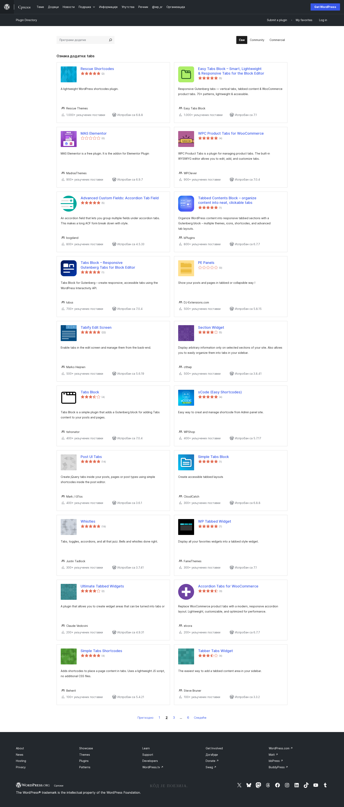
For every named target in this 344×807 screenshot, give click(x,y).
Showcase (86, 748)
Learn (146, 748)
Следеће (200, 717)
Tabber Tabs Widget (215, 651)
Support (147, 754)
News (19, 754)
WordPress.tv (152, 767)
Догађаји (212, 754)
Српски (58, 785)
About (20, 748)
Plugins (84, 760)
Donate (212, 760)
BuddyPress (278, 767)
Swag (211, 767)
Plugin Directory (26, 20)
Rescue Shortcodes (97, 69)
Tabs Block (90, 392)
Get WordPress (325, 7)
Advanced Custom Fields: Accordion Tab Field (120, 198)
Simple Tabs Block (213, 457)
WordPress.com (281, 748)
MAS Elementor (94, 133)
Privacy (21, 767)
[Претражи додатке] (110, 40)
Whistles (88, 521)
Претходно (145, 717)
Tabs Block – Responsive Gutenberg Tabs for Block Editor (108, 265)
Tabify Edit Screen (96, 327)
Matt (273, 754)
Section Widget (211, 327)
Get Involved (214, 748)
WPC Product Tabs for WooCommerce (231, 133)
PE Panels (206, 263)
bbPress (276, 760)
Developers (150, 760)
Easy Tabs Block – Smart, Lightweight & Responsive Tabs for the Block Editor (231, 71)
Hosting (21, 760)
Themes (84, 754)
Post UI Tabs (91, 457)
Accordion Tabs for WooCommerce (228, 586)
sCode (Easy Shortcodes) (220, 392)
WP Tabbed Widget (214, 521)
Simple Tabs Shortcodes (101, 651)
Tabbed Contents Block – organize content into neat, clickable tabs (227, 200)
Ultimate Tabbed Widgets (102, 586)
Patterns (84, 767)
